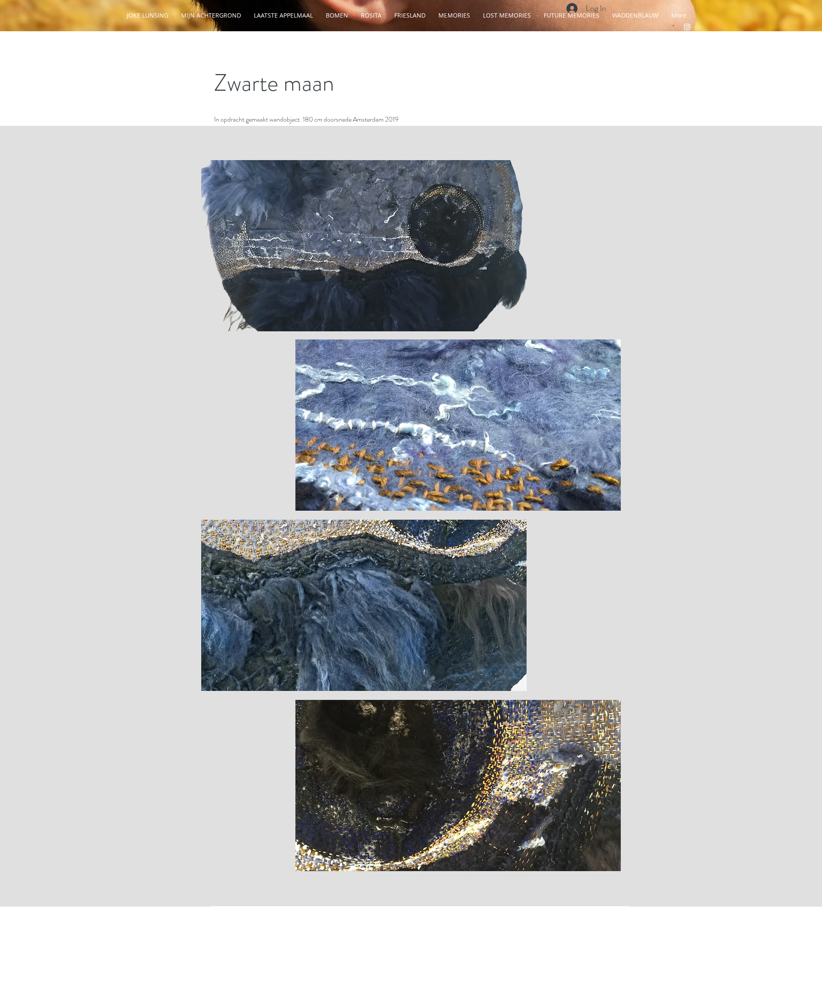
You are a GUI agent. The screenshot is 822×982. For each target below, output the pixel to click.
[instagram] (687, 27)
